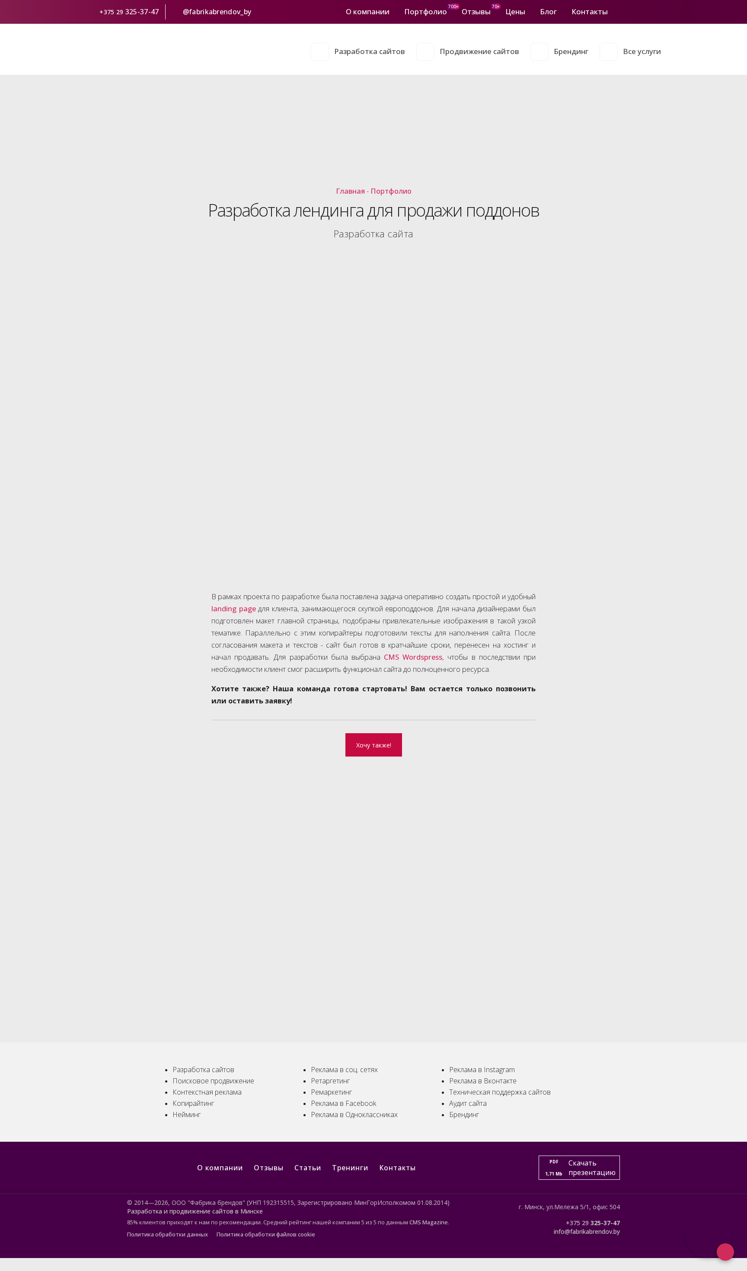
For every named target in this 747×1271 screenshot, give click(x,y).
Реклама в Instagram (482, 1069)
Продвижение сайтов (479, 51)
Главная (350, 191)
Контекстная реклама (207, 1092)
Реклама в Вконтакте (483, 1081)
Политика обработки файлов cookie (266, 1234)
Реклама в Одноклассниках (354, 1114)
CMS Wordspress (413, 657)
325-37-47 (143, 11)
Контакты (589, 11)
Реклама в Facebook (343, 1103)
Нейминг (186, 1114)
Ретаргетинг (330, 1081)
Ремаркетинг (331, 1092)
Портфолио (425, 11)
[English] (656, 11)
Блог (548, 11)
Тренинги (350, 1167)
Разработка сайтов (369, 51)
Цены (515, 11)
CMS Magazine (428, 1222)
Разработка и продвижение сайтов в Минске (195, 1211)
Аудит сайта (468, 1103)
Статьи (307, 1167)
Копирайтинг (193, 1103)
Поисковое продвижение (213, 1081)
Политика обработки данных (167, 1234)
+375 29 (111, 12)
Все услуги (642, 51)
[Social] (618, 11)
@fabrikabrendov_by (217, 11)
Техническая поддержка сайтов (500, 1092)
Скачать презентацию (580, 1167)
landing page (233, 608)
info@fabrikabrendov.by (587, 1231)
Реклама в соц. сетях (344, 1069)
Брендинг (571, 51)
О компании (367, 11)
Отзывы (476, 11)
